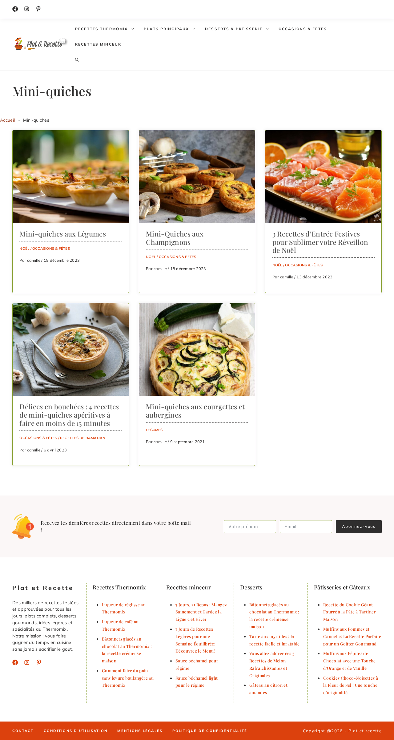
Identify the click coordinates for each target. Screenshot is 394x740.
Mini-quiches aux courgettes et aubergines (195, 410)
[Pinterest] (39, 662)
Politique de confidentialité (209, 731)
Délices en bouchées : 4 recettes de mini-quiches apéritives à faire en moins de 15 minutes (69, 415)
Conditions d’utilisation (76, 731)
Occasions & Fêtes (303, 28)
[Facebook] (15, 9)
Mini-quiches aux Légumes (62, 233)
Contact (23, 731)
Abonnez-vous (359, 526)
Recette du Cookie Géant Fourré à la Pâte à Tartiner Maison (349, 612)
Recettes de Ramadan (82, 437)
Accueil (7, 120)
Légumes (154, 429)
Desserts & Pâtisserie (234, 28)
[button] (76, 59)
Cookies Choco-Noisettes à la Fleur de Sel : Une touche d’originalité (350, 685)
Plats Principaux (166, 28)
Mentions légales (140, 731)
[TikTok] (38, 9)
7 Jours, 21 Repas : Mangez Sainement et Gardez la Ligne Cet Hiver (201, 612)
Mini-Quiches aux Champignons (174, 238)
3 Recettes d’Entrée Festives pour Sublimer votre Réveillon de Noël (320, 242)
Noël (24, 248)
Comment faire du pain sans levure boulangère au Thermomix (128, 678)
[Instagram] (27, 9)
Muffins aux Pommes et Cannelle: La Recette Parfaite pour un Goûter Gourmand (352, 636)
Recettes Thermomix (101, 28)
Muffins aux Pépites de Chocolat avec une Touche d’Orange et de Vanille (349, 660)
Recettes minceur (98, 44)
